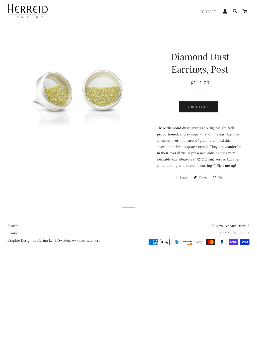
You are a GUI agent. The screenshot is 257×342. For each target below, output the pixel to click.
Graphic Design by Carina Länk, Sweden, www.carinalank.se (54, 240)
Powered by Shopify (233, 232)
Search (13, 226)
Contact (208, 11)
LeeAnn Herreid (236, 226)
